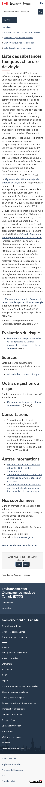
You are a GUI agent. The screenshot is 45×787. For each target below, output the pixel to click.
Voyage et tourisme (11, 658)
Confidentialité (8, 781)
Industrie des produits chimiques (23, 374)
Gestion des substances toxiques (19, 42)
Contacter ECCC (9, 602)
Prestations (7, 669)
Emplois (5, 647)
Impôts (5, 680)
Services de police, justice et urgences (19, 703)
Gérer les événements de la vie (16, 748)
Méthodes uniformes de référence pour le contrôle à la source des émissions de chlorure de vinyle (24, 488)
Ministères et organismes (13, 632)
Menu (10, 20)
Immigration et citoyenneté (14, 652)
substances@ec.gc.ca (22, 537)
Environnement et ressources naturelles (22, 32)
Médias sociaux (9, 758)
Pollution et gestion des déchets (18, 37)
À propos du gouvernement (14, 637)
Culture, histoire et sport (13, 697)
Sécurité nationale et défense (15, 692)
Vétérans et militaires (11, 737)
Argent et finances (10, 720)
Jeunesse (6, 742)
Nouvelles (6, 608)
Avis (3, 775)
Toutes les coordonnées (13, 626)
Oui (18, 564)
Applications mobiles (11, 764)
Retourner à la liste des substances (19, 545)
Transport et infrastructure (14, 709)
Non (26, 564)
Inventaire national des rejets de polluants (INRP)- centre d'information (23, 468)
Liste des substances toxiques (17, 48)
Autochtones (7, 731)
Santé (4, 675)
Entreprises (7, 664)
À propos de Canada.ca (12, 770)
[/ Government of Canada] (17, 3)
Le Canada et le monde (12, 714)
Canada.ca (6, 27)
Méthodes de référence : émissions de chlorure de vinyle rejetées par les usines (24, 478)
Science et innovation (11, 725)
